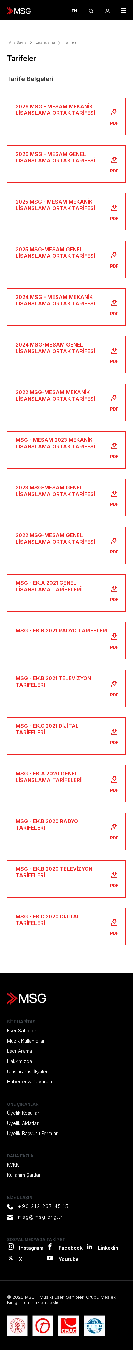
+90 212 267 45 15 (43, 1206)
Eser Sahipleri (22, 1030)
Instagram (31, 1248)
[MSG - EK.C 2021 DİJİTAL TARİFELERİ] (66, 736)
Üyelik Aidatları (23, 1123)
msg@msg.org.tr (40, 1217)
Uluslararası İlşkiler (27, 1071)
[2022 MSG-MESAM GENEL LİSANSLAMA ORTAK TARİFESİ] (66, 545)
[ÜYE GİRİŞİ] (107, 10)
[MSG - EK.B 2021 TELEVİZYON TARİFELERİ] (66, 688)
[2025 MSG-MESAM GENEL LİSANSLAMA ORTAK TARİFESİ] (66, 259)
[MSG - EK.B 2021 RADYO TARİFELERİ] (66, 640)
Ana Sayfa (18, 42)
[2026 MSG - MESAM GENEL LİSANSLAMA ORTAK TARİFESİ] (66, 164)
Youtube (69, 1259)
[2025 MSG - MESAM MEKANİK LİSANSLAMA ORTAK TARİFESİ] (66, 211)
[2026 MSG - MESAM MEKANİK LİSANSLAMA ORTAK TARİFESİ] (66, 116)
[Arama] (91, 10)
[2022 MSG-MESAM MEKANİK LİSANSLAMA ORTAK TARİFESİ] (66, 402)
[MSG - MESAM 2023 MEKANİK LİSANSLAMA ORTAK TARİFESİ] (66, 450)
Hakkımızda (19, 1061)
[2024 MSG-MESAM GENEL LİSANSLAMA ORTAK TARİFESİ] (66, 354)
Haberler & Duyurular (30, 1081)
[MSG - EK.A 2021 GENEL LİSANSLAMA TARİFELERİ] (66, 593)
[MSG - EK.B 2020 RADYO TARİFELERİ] (66, 831)
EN (74, 10)
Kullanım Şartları (24, 1175)
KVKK (13, 1165)
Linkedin (108, 1248)
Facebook (71, 1248)
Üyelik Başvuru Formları (33, 1133)
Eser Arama (19, 1051)
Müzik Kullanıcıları (26, 1041)
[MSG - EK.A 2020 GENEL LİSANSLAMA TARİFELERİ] (66, 783)
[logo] (19, 11)
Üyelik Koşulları (23, 1113)
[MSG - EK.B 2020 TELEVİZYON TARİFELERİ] (66, 879)
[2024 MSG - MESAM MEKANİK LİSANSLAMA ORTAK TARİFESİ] (66, 307)
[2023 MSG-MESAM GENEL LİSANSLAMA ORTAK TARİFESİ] (66, 497)
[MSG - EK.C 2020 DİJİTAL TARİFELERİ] (66, 926)
